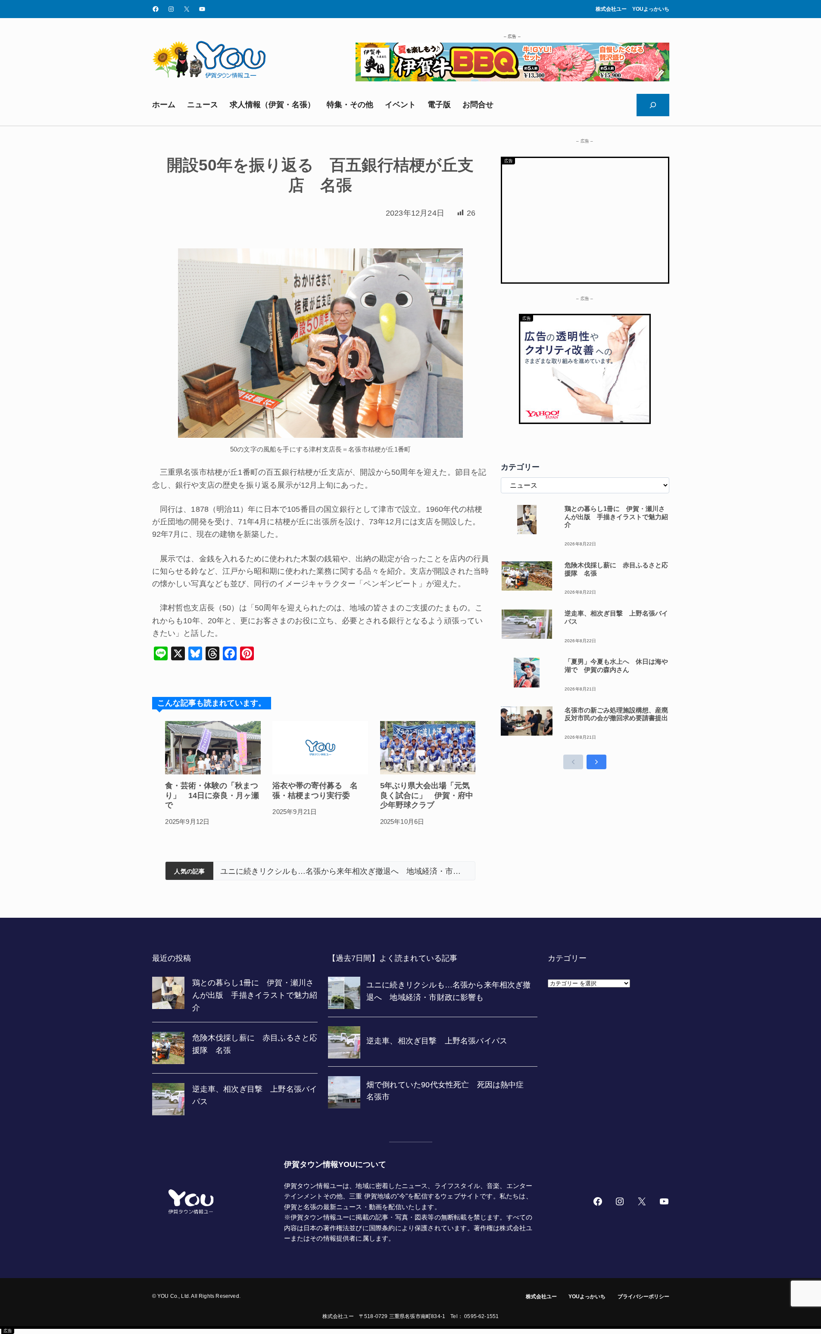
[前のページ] (573, 762)
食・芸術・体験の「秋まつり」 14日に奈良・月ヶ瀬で (212, 795)
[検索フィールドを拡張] (653, 105)
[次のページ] (596, 762)
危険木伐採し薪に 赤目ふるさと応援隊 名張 (616, 569)
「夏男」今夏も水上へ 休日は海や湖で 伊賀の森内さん (616, 665)
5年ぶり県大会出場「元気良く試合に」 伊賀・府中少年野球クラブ (426, 795)
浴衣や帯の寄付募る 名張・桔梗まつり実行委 (315, 790)
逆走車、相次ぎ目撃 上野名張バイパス (290, 871)
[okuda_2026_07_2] (512, 78)
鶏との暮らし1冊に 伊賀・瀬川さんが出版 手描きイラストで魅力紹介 (616, 517)
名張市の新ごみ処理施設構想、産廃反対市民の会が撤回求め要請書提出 (616, 714)
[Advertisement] (585, 218)
